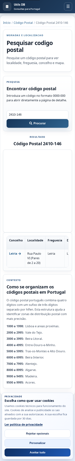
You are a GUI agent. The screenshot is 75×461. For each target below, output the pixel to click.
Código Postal (23, 23)
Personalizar (37, 443)
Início (7, 23)
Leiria (13, 254)
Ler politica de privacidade (24, 425)
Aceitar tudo (37, 452)
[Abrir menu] (68, 7)
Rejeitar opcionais (37, 433)
